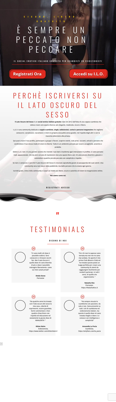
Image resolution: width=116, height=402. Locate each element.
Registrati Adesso (58, 187)
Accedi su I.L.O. (88, 74)
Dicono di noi (58, 240)
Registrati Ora (27, 74)
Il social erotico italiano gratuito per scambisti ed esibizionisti (58, 61)
